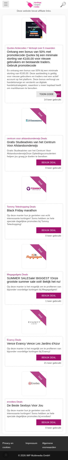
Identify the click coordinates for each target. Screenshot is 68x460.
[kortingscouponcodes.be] (34, 4)
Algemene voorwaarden (49, 445)
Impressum (31, 443)
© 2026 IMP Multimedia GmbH (34, 455)
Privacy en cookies (7, 445)
